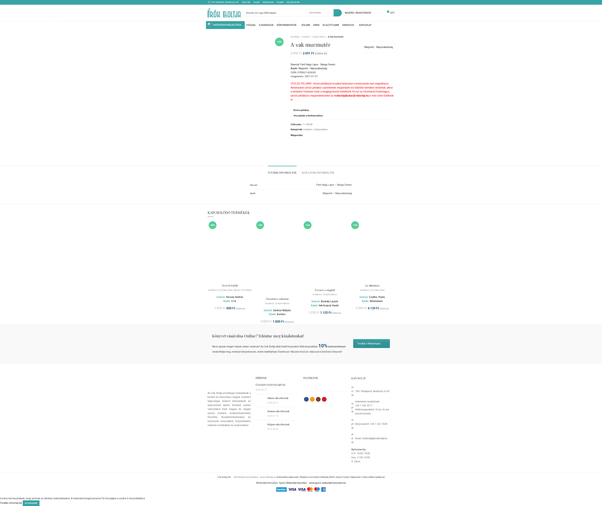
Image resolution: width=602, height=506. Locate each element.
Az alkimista (372, 285)
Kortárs (281, 314)
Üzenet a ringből (325, 290)
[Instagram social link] (389, 2)
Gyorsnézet (249, 225)
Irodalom (212, 290)
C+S (233, 301)
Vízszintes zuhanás (277, 298)
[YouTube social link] (392, 2)
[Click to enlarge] (214, 153)
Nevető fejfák (230, 285)
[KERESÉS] (338, 12)
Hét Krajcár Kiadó (329, 305)
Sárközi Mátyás (282, 310)
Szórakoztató (226, 290)
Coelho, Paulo (377, 297)
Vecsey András (234, 297)
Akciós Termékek (242, 290)
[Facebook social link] (382, 2)
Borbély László (329, 301)
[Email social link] (385, 2)
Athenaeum (376, 301)
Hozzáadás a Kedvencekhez (249, 232)
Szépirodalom (282, 303)
